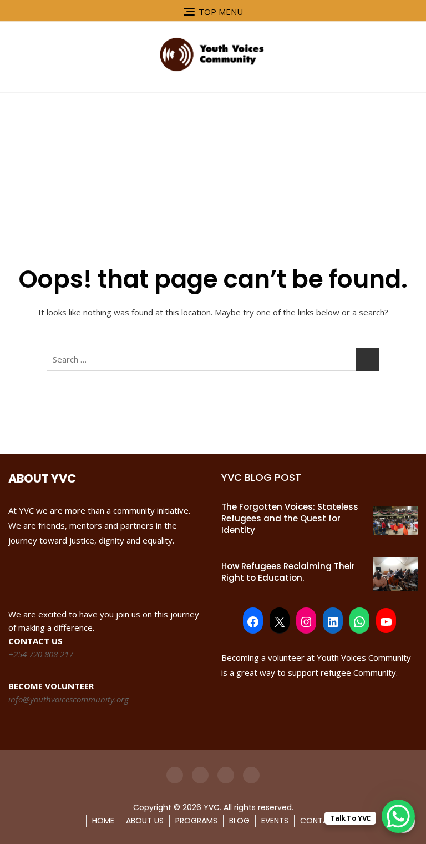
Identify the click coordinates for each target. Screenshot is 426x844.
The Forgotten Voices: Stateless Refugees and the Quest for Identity (289, 518)
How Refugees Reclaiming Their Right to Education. (288, 572)
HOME (103, 820)
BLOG (239, 820)
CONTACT (319, 820)
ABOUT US (145, 820)
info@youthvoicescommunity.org (68, 699)
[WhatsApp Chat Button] (398, 816)
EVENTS (274, 820)
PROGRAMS (196, 820)
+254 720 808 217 (40, 654)
